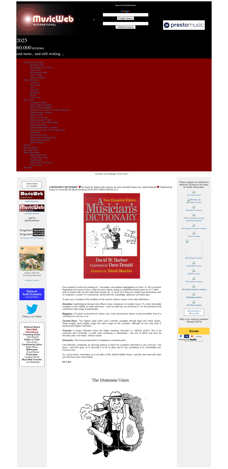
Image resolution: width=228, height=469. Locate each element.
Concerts (34, 90)
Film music (35, 97)
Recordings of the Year (41, 67)
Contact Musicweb (39, 157)
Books (33, 95)
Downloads (35, 85)
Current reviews (31, 201)
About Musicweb (32, 152)
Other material (37, 142)
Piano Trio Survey (39, 117)
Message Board (31, 150)
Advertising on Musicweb (194, 312)
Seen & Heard (30, 147)
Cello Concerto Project (41, 120)
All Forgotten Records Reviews (32, 238)
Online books (36, 115)
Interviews (35, 132)
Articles (27, 145)
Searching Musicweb (34, 62)
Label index (35, 70)
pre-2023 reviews (32, 213)
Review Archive (31, 80)
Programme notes (38, 135)
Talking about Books (40, 140)
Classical (34, 82)
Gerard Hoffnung (38, 125)
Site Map (28, 167)
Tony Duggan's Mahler (41, 105)
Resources (29, 100)
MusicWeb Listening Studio (43, 137)
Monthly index (37, 65)
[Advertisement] (153, 44)
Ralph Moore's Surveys (41, 112)
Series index (36, 75)
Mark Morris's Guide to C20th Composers (50, 110)
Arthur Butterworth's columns (44, 127)
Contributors (36, 160)
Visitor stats (36, 165)
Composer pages (38, 102)
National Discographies (41, 107)
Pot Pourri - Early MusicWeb (44, 122)
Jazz (32, 87)
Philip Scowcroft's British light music (47, 130)
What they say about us (41, 162)
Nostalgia (34, 92)
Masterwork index (38, 72)
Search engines (37, 77)
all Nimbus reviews (32, 280)
